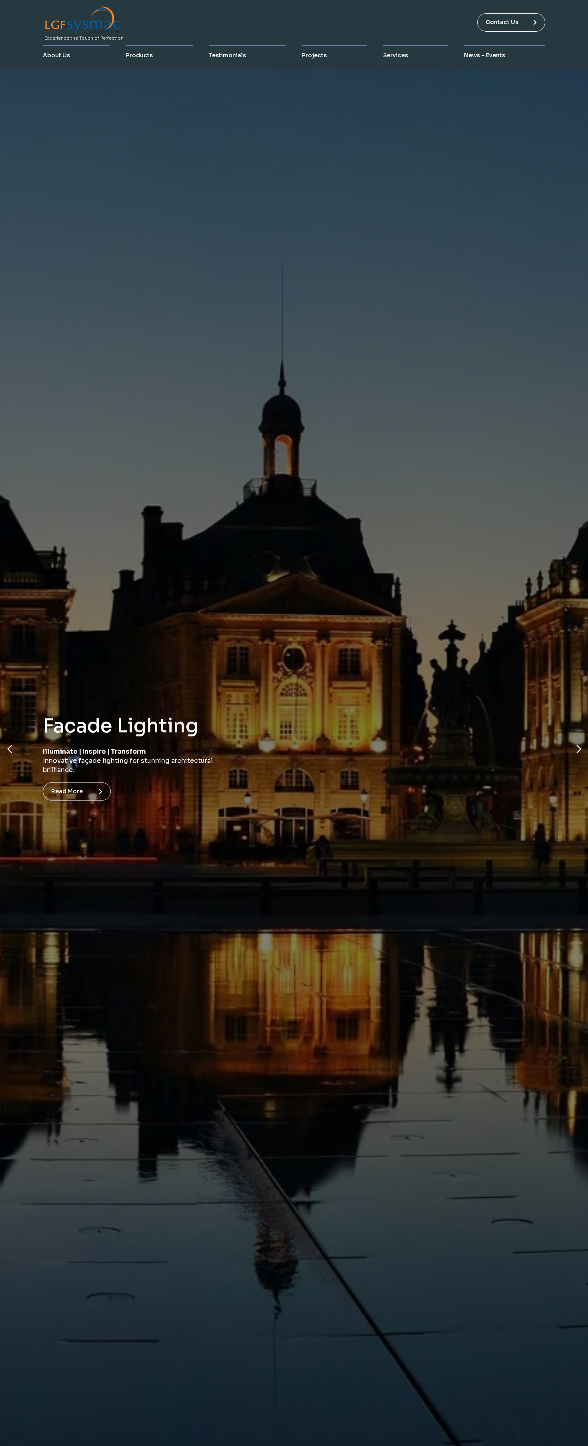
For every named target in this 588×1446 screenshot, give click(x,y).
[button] (9, 749)
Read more (67, 786)
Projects (314, 55)
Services (395, 55)
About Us (56, 55)
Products (139, 55)
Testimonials (227, 55)
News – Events (484, 55)
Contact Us (502, 22)
